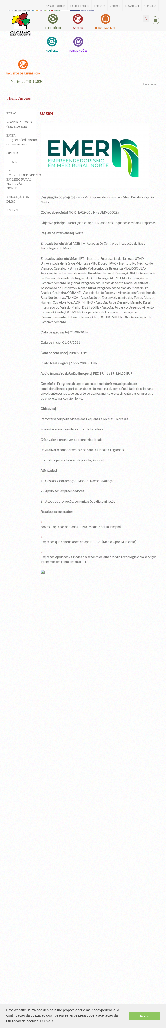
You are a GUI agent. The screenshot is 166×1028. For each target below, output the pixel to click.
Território (53, 27)
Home (12, 98)
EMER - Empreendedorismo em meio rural (21, 140)
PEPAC (11, 113)
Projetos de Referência (23, 73)
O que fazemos (105, 27)
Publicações (78, 50)
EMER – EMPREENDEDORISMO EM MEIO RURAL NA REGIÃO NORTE (21, 179)
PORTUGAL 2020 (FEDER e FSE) (19, 124)
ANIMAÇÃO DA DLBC (17, 199)
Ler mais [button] (46, 1021)
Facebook (149, 84)
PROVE (11, 162)
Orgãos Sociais (55, 5)
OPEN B (12, 153)
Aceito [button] (144, 1016)
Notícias (52, 50)
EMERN (12, 210)
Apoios (78, 27)
